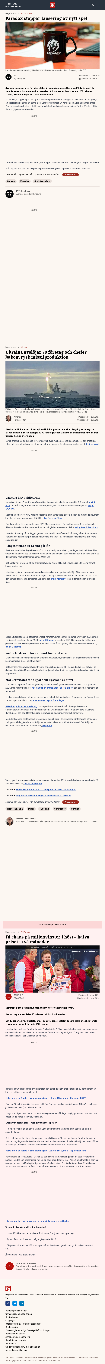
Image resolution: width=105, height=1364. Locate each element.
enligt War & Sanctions (86, 527)
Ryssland (44, 809)
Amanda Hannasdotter (26, 819)
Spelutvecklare (42, 181)
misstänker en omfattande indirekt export (52, 688)
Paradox (24, 181)
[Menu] (98, 5)
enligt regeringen (33, 783)
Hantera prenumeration (16, 1310)
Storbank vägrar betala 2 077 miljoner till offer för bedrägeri (46, 789)
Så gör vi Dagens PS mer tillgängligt (22, 1347)
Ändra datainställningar (16, 1350)
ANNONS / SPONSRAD (26, 1263)
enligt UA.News (46, 640)
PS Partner (25, 932)
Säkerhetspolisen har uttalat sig (21, 706)
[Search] (93, 5)
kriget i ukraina (15, 809)
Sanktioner (60, 809)
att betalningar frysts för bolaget (47, 700)
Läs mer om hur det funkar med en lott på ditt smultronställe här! (37, 1221)
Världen (24, 347)
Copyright (10, 1320)
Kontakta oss (11, 1317)
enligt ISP (47, 725)
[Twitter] (14, 1303)
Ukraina (75, 809)
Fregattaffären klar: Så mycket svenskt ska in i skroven (43, 795)
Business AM (92, 444)
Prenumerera (71, 175)
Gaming (11, 181)
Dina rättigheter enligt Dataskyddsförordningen (27, 1330)
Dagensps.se (11, 13)
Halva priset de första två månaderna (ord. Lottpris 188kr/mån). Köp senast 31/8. (46, 1098)
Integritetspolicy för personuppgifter (22, 1324)
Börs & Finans (26, 13)
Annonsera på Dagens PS (17, 1337)
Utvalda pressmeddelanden (18, 1314)
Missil (31, 809)
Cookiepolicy (11, 1327)
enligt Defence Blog (52, 518)
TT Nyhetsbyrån (23, 191)
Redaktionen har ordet (15, 1340)
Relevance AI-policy (15, 1333)
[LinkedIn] (21, 1303)
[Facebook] (7, 1303)
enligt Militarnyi (58, 579)
